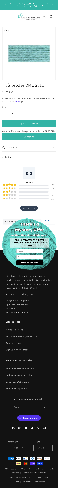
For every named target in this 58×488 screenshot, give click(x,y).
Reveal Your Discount (29, 262)
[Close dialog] (46, 220)
